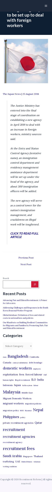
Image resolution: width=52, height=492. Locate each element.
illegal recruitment (22, 380)
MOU (22, 411)
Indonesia (8, 385)
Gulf (45, 375)
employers (37, 369)
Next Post (26, 264)
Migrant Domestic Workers (17, 398)
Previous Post (26, 257)
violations (37, 462)
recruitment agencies (19, 437)
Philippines (11, 417)
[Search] (34, 284)
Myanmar (28, 411)
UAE (17, 461)
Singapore (27, 456)
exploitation (10, 374)
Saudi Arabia (12, 456)
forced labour (33, 374)
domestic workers (17, 368)
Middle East (27, 393)
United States (26, 462)
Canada (7, 362)
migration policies (33, 403)
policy (22, 417)
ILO (33, 379)
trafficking (8, 461)
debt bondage (35, 362)
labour (36, 385)
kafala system (27, 385)
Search (6, 278)
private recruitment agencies (18, 422)
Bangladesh (18, 356)
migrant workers (13, 403)
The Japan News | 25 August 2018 (21, 93)
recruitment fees (19, 448)
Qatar (38, 422)
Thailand (38, 456)
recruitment (14, 429)
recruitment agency (12, 442)
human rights (8, 380)
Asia (4, 357)
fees (21, 374)
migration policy (11, 410)
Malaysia (11, 392)
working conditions (10, 467)
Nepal (38, 409)
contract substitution (20, 363)
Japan (17, 385)
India (40, 379)
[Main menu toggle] (46, 6)
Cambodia (34, 357)
